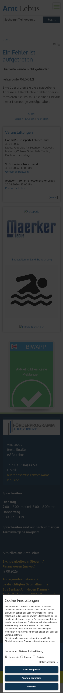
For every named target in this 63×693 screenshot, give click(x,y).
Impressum (11, 651)
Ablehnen (31, 686)
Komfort (28, 657)
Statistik (40, 657)
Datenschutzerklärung (31, 651)
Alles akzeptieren (31, 669)
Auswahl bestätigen (31, 678)
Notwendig (14, 657)
